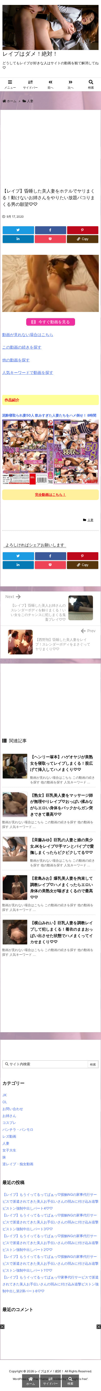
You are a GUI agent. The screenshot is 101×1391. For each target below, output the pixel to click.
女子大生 (9, 1150)
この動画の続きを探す (21, 347)
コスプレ (9, 1122)
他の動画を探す (16, 359)
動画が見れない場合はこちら (27, 334)
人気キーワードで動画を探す (27, 372)
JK (4, 1095)
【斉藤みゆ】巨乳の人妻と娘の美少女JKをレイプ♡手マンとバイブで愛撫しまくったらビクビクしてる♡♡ (62, 846)
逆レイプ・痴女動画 (17, 1164)
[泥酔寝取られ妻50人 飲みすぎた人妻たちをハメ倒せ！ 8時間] (50, 451)
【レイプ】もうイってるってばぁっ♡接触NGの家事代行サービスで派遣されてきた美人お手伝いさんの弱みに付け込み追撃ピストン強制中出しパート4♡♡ (50, 1201)
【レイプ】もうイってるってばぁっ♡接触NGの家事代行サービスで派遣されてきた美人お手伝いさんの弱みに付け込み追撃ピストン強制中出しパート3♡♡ (50, 1222)
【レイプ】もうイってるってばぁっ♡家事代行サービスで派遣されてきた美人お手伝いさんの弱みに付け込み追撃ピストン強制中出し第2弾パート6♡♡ (50, 1284)
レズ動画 (9, 1136)
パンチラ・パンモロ (17, 1129)
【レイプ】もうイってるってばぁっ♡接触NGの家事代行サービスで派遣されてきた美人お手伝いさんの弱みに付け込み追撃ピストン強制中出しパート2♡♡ (50, 1243)
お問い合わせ (12, 1109)
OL (4, 1102)
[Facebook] (50, 230)
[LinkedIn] (18, 239)
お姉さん (9, 1116)
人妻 (30, 101)
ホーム (11, 101)
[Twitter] (18, 230)
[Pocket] (50, 239)
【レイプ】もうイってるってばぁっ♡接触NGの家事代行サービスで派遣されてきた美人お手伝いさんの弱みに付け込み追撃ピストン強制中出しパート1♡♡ (50, 1263)
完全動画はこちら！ (50, 494)
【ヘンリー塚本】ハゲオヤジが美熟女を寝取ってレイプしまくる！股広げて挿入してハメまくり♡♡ (61, 763)
